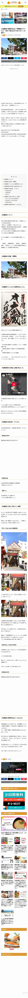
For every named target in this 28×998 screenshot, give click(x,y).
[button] (4, 58)
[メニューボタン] (2, 2)
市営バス (7, 194)
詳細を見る (21, 6)
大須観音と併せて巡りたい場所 (12, 196)
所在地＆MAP (8, 190)
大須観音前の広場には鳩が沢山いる (13, 186)
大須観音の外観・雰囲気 (10, 181)
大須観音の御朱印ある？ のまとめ (12, 204)
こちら (14, 497)
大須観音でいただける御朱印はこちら (13, 184)
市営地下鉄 (7, 192)
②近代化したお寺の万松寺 (11, 200)
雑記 (4, 35)
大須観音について (8, 179)
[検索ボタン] (25, 2)
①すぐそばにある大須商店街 (11, 198)
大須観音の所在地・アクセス (11, 188)
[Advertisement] (14, 83)
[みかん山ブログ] (14, 2)
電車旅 (9, 759)
